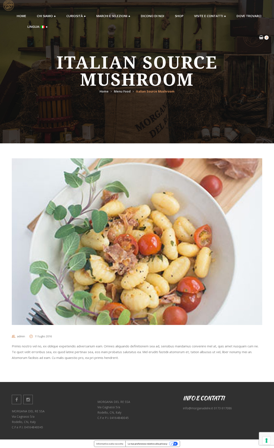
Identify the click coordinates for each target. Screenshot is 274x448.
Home (104, 91)
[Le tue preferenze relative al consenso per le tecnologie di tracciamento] (266, 440)
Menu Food (122, 91)
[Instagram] (28, 399)
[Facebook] (16, 399)
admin (21, 336)
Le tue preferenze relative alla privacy (147, 443)
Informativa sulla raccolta (109, 443)
